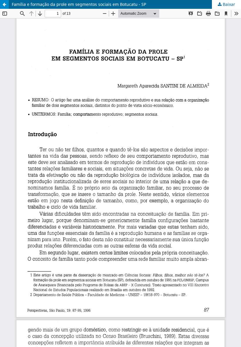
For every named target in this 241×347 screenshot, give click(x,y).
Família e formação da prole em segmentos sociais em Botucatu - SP (79, 4)
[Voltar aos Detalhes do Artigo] (4, 4)
